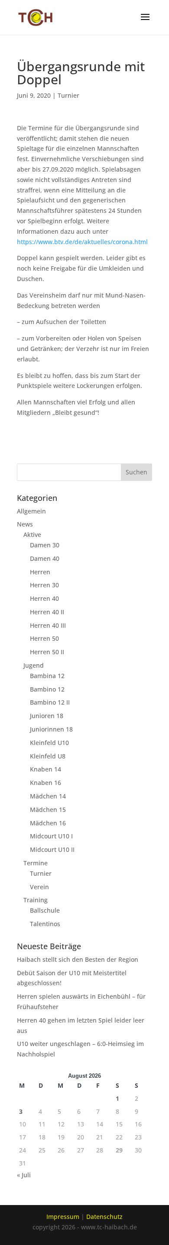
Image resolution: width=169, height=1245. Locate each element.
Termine (35, 863)
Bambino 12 (47, 689)
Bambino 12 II (50, 702)
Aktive (32, 534)
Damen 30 (44, 545)
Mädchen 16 (48, 823)
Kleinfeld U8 (47, 756)
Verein (39, 887)
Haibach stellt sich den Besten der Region (77, 959)
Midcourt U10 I (51, 836)
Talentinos (45, 924)
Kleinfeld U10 (49, 742)
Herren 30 (44, 585)
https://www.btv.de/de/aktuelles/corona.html (82, 242)
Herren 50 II (47, 652)
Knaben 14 (45, 769)
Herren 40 (44, 598)
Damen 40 (44, 558)
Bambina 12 (47, 676)
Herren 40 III (48, 625)
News (25, 524)
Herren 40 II (47, 612)
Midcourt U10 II (52, 849)
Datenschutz (104, 1216)
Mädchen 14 (48, 796)
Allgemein (31, 511)
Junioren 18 (46, 716)
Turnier (68, 95)
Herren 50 (44, 638)
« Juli (24, 1175)
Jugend (33, 665)
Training (35, 900)
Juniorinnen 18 (51, 729)
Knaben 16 (45, 782)
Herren (40, 572)
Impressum (62, 1216)
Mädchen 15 (48, 809)
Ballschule (45, 910)
